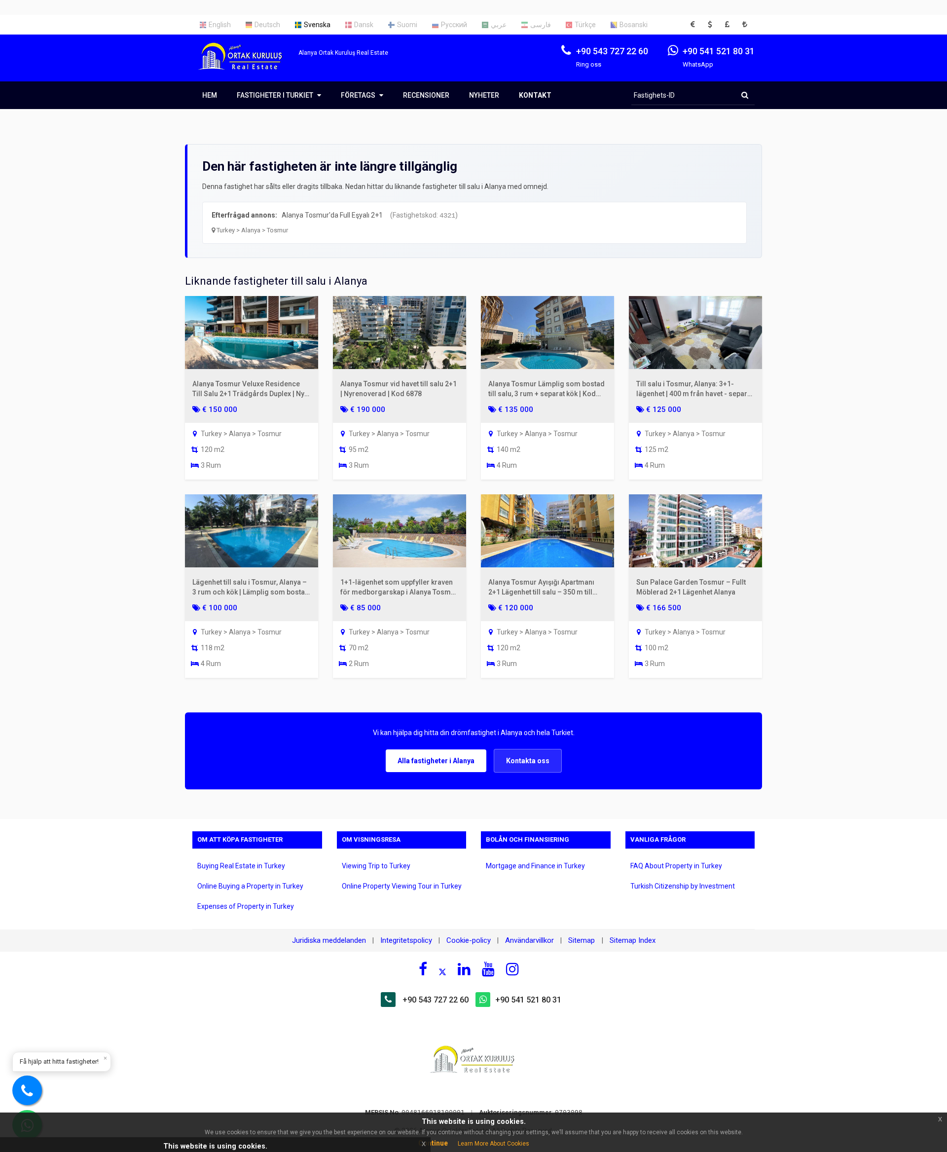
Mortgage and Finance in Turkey (535, 866)
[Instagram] (512, 969)
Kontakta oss (527, 761)
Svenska (317, 25)
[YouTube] (488, 969)
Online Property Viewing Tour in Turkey (402, 886)
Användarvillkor (529, 940)
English (220, 25)
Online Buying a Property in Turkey (250, 886)
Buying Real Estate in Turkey (241, 866)
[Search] (745, 95)
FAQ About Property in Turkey (676, 866)
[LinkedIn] (464, 969)
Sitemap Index (633, 940)
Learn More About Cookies (493, 1143)
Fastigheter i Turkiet (276, 95)
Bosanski (633, 25)
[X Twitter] (442, 970)
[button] (695, 24)
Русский (454, 25)
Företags (359, 95)
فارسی (540, 25)
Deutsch (267, 25)
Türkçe (585, 25)
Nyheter (484, 95)
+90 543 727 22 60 (436, 999)
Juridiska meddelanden (329, 940)
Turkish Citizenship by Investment (682, 886)
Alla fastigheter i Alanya (436, 761)
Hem (209, 95)
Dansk (363, 25)
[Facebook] (423, 969)
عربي (499, 25)
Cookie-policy (468, 940)
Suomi (407, 25)
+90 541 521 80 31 (528, 999)
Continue (433, 1143)
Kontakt (535, 95)
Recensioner (426, 95)
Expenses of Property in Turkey (245, 906)
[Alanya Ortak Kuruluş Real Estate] (245, 65)
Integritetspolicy (406, 940)
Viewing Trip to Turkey (376, 866)
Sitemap (582, 940)
